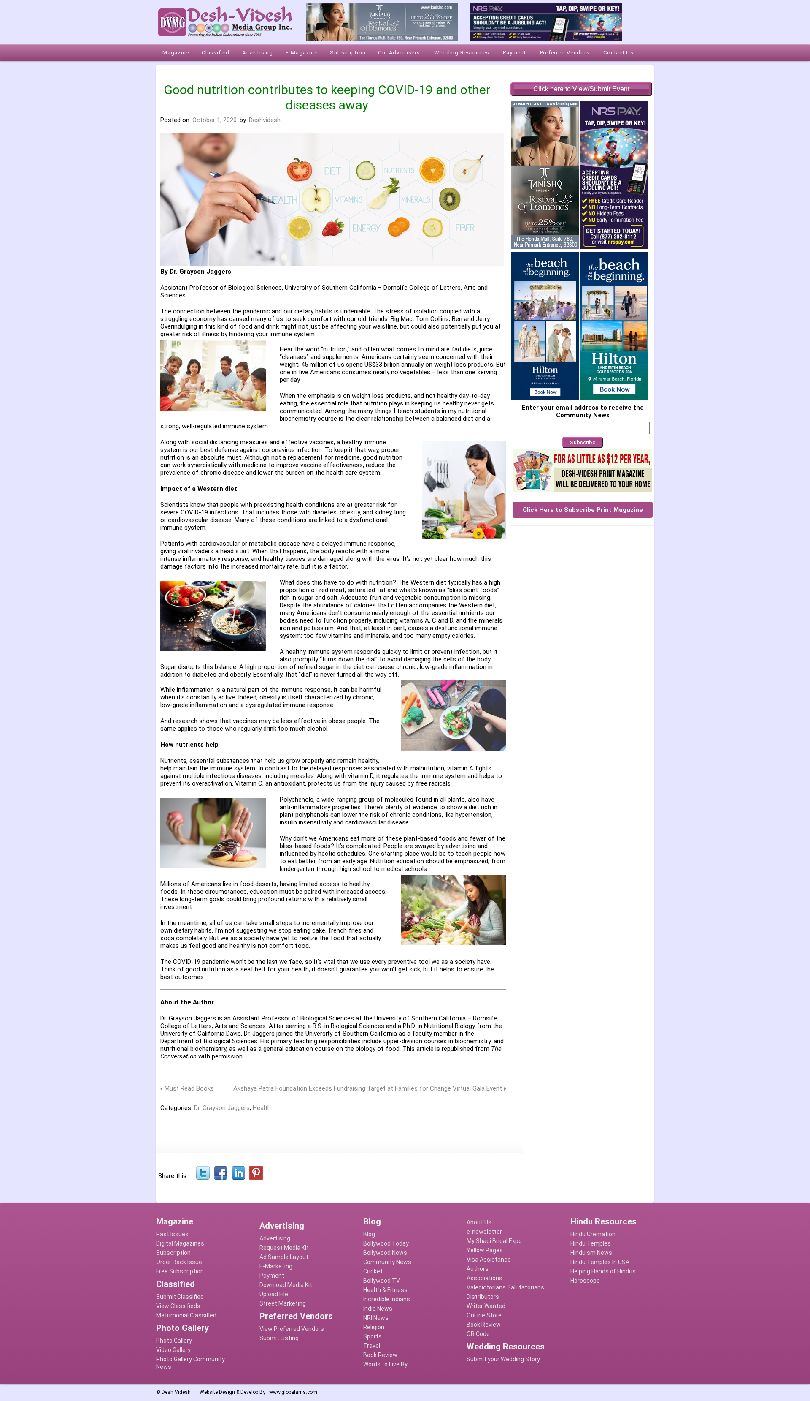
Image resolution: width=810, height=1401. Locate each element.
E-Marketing (275, 1266)
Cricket (373, 1271)
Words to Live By (385, 1364)
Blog (369, 1234)
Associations (484, 1278)
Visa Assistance (489, 1259)
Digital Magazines (180, 1243)
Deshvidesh (265, 120)
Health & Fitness (385, 1290)
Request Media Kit (284, 1247)
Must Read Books (189, 1088)
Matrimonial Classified (186, 1315)
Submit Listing (279, 1338)
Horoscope (585, 1280)
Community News (387, 1262)
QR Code (478, 1333)
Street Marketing (282, 1303)
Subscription (173, 1252)
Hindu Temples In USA (599, 1262)
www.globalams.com (293, 1392)
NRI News (376, 1317)
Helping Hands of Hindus (603, 1271)
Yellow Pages (485, 1250)
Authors (478, 1268)
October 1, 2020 (214, 120)
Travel (371, 1345)
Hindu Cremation (593, 1234)
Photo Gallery (174, 1340)
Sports (372, 1336)
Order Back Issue (179, 1262)
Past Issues (172, 1234)
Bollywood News (385, 1252)
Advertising (274, 1238)
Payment (271, 1275)
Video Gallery (173, 1350)
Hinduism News (591, 1252)
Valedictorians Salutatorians (505, 1287)
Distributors (483, 1296)
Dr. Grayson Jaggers (222, 1108)
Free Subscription (180, 1271)
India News (377, 1308)
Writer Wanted (486, 1306)
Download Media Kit (285, 1284)
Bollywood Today (386, 1243)
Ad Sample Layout (283, 1257)
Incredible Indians (386, 1299)
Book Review (380, 1355)
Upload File (273, 1294)
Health (262, 1108)
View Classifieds (178, 1306)
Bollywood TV (381, 1280)
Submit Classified (180, 1296)
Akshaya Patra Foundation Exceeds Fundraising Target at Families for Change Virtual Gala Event (367, 1088)
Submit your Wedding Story (503, 1359)
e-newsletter (484, 1231)
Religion (373, 1327)
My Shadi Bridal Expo (494, 1241)
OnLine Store (484, 1315)
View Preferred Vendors (291, 1328)
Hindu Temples (590, 1243)
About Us (479, 1222)
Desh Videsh (176, 1392)
